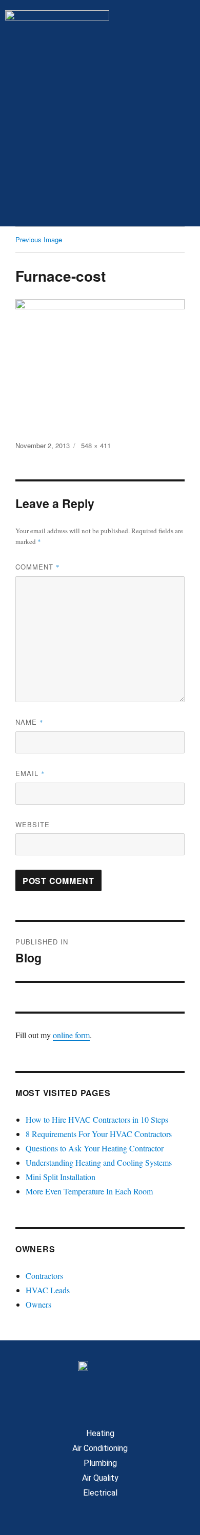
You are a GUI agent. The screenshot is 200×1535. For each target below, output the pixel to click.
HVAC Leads (48, 1290)
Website (32, 824)
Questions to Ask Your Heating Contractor (95, 1148)
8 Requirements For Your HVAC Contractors (99, 1133)
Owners (38, 1304)
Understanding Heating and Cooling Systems (99, 1162)
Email (30, 773)
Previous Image (38, 239)
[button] (100, 206)
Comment (37, 567)
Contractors (44, 1275)
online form (71, 1034)
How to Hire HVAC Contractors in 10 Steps (97, 1119)
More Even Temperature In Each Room (89, 1191)
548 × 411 (96, 445)
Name (29, 722)
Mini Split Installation (60, 1176)
